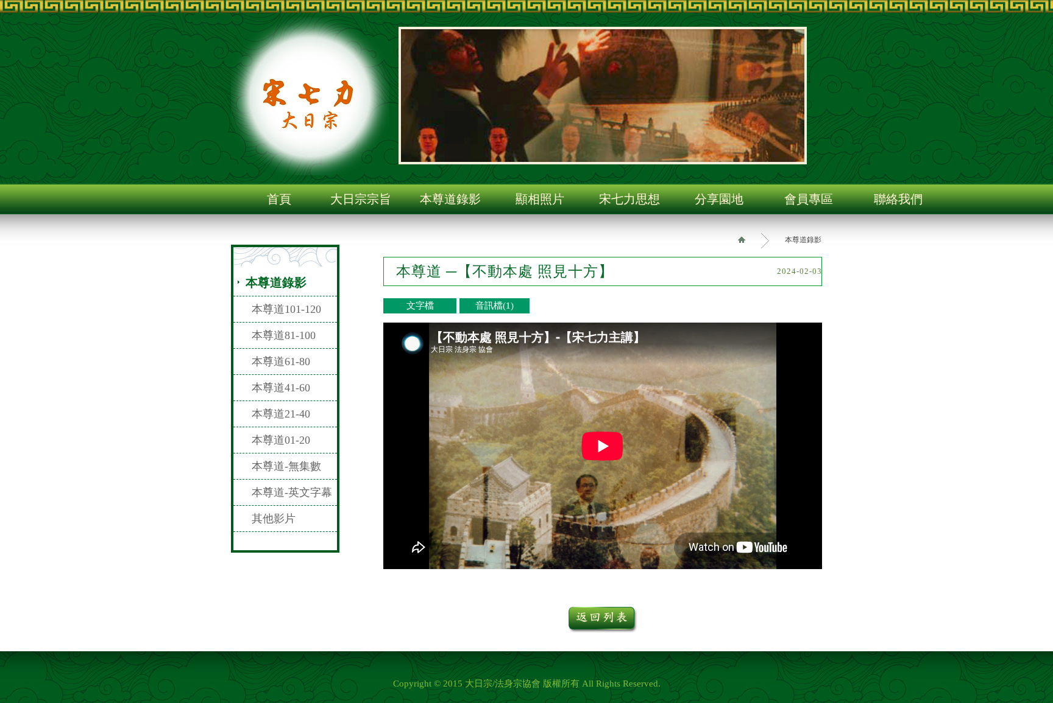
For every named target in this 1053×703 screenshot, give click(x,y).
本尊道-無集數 (286, 466)
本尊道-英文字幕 (292, 492)
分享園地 (719, 199)
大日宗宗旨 (360, 199)
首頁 (279, 199)
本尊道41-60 (281, 388)
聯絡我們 (898, 199)
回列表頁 (603, 620)
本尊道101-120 (286, 309)
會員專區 (808, 199)
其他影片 (274, 518)
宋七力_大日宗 (310, 96)
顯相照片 (540, 199)
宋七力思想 (629, 199)
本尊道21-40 (281, 414)
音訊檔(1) (494, 305)
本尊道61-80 (281, 361)
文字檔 (420, 305)
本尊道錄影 (450, 199)
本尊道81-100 (284, 335)
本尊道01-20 (281, 440)
